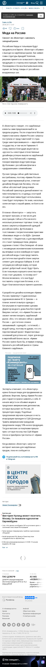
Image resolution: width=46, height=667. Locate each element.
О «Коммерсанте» (9, 609)
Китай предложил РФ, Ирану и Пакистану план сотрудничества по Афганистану (18, 537)
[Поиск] (37, 3)
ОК (41, 16)
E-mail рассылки (29, 616)
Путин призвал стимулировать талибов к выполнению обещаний (21, 532)
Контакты (6, 613)
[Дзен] (13, 624)
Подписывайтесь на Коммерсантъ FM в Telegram (22, 458)
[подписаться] (20, 505)
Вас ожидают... (12, 659)
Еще (3, 547)
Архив (4, 611)
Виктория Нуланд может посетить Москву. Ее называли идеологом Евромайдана (21, 518)
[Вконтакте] (9, 624)
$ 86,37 (8, 8)
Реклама (5, 616)
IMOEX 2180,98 (34, 8)
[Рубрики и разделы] (41, 3)
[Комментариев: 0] (10, 28)
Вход (33, 3)
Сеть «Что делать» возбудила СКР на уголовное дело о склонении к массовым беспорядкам (21, 526)
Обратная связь (29, 611)
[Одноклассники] (18, 624)
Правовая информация (32, 613)
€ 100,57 (16, 8)
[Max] (28, 624)
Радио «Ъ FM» (7, 22)
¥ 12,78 (23, 8)
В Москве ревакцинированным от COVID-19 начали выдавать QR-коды (20, 543)
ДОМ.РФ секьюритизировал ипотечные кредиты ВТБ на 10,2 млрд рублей (14, 581)
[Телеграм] (4, 624)
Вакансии (6, 618)
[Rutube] (23, 624)
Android (26, 609)
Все (18, 571)
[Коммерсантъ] (4, 3)
